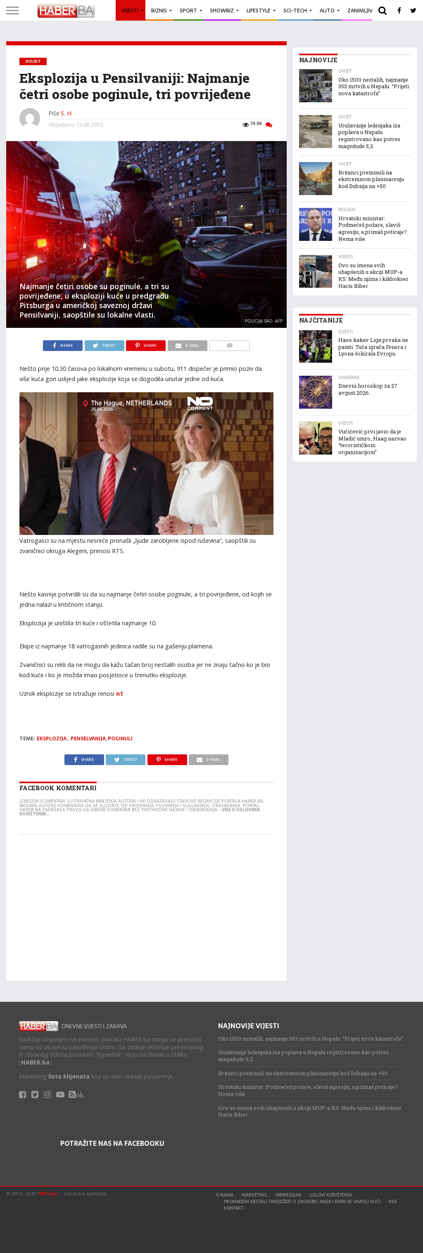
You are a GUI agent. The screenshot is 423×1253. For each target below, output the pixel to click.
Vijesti (129, 10)
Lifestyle (259, 10)
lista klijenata (69, 1076)
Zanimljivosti (366, 10)
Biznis (159, 10)
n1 (119, 693)
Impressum (288, 1195)
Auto (327, 10)
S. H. (67, 113)
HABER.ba (35, 1062)
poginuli (120, 739)
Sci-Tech (295, 10)
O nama (224, 1195)
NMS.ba (48, 1193)
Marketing (254, 1195)
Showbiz (222, 10)
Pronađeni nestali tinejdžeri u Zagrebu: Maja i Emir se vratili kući (302, 1201)
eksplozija (52, 739)
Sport (188, 10)
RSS (393, 1201)
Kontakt (234, 1208)
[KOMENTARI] (229, 343)
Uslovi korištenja (330, 1195)
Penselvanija (88, 739)
